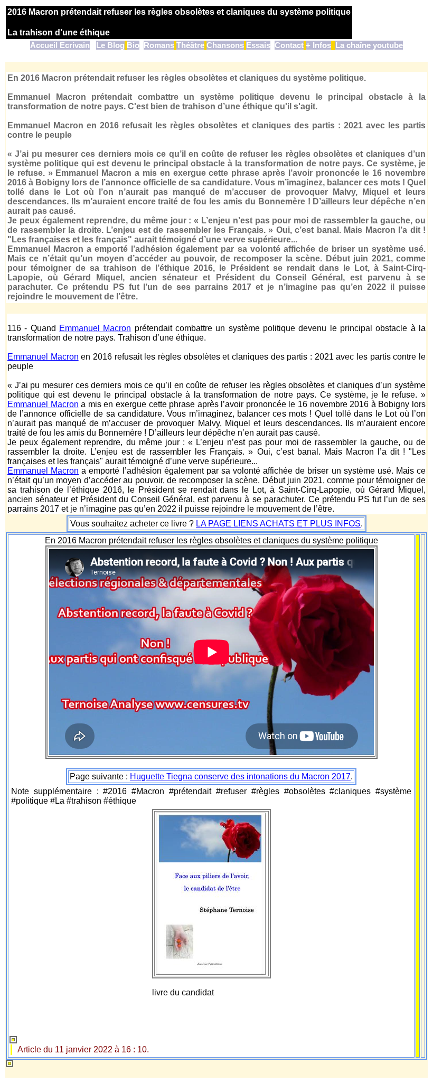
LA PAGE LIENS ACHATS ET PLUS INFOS (278, 523)
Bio (133, 45)
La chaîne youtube (369, 45)
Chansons (225, 45)
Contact (289, 45)
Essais (258, 45)
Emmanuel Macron (95, 328)
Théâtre (190, 45)
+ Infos (318, 45)
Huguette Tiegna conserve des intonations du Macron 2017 (240, 776)
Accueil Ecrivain (60, 45)
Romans (159, 45)
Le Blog (110, 45)
